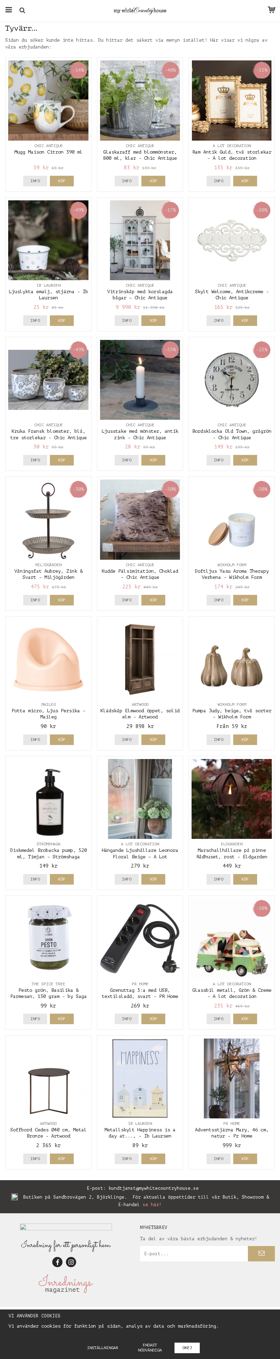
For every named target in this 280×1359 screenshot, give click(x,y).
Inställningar (102, 1347)
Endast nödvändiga (150, 1348)
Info (35, 180)
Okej (187, 1347)
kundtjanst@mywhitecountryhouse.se (154, 1188)
